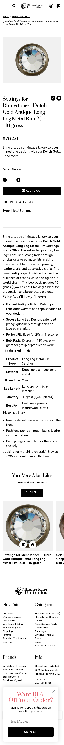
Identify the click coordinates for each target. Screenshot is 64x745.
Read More (10, 156)
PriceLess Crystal (12, 680)
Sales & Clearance (45, 645)
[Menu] (6, 5)
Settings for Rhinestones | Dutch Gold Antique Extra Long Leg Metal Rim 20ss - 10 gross (27, 559)
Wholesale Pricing (13, 624)
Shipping (8, 631)
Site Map (7, 641)
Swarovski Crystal (13, 669)
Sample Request (12, 627)
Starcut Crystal (11, 676)
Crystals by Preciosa (14, 665)
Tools (38, 638)
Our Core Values (12, 616)
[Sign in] (51, 5)
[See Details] (32, 544)
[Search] (14, 5)
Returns (7, 634)
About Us (8, 613)
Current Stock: (12, 169)
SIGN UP (30, 732)
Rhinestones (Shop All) (47, 613)
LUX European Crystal (15, 673)
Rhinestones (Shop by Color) (47, 618)
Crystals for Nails (44, 634)
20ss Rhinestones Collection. (28, 456)
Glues (38, 641)
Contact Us (9, 620)
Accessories (41, 627)
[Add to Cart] (23, 544)
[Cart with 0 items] (57, 5)
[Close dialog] (54, 691)
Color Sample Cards (46, 624)
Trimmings (40, 631)
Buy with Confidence (14, 638)
